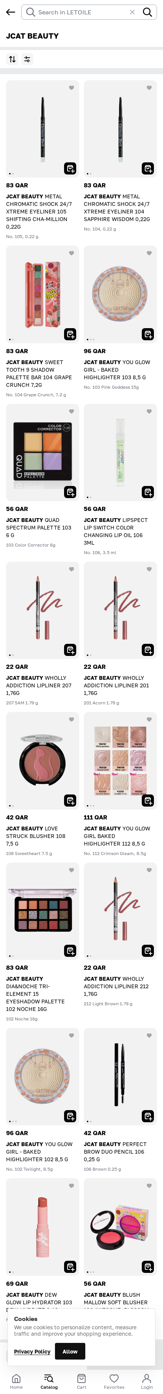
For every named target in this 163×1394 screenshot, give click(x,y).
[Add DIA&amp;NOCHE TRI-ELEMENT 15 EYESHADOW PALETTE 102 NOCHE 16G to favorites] (71, 870)
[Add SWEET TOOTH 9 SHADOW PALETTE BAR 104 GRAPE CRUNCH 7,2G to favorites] (71, 253)
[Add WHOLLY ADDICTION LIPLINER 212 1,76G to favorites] (149, 870)
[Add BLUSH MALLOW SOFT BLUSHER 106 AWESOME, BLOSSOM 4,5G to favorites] (149, 1185)
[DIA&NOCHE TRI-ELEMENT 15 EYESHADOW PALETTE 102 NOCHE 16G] (42, 911)
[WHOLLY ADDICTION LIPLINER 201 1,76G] (120, 610)
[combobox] (82, 12)
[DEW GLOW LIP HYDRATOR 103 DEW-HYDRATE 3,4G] (42, 1227)
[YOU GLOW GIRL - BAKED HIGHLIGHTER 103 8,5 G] (120, 294)
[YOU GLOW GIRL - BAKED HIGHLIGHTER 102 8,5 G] (42, 1076)
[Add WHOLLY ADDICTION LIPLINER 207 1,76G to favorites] (71, 569)
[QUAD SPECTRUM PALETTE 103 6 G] (42, 452)
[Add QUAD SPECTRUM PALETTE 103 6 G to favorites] (71, 411)
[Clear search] (136, 12)
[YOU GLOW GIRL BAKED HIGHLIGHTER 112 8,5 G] (120, 760)
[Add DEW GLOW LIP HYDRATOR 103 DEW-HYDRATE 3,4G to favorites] (71, 1185)
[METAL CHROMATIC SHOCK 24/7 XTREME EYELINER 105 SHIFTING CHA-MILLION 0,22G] (42, 129)
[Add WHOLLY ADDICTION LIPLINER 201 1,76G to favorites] (149, 569)
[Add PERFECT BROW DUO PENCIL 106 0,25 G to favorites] (149, 1035)
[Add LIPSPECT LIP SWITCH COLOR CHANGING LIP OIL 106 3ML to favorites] (149, 411)
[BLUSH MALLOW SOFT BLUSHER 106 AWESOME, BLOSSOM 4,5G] (120, 1227)
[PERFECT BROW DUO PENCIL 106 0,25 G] (120, 1076)
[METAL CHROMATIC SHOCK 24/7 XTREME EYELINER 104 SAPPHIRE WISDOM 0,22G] (120, 129)
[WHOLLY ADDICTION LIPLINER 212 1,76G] (120, 911)
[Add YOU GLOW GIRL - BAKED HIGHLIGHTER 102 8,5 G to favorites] (71, 1035)
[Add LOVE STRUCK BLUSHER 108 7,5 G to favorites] (71, 719)
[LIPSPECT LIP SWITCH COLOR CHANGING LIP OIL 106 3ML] (120, 452)
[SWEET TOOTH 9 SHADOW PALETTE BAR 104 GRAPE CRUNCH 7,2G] (42, 294)
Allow (70, 1351)
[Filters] (27, 59)
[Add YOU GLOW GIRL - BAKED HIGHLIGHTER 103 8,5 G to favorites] (149, 253)
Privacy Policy (32, 1351)
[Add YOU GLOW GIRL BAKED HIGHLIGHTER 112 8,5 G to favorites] (149, 719)
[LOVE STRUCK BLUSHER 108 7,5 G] (42, 760)
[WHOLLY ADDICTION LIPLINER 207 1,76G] (42, 610)
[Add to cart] (70, 168)
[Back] (11, 12)
